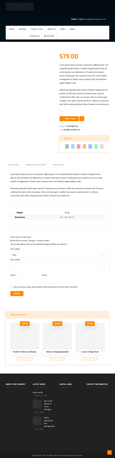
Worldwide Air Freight (70, 400)
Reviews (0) (58, 165)
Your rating (15, 249)
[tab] (14, 164)
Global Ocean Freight (70, 396)
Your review (15, 259)
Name (13, 275)
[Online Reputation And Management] (37, 420)
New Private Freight (69, 404)
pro (79, 130)
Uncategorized (72, 126)
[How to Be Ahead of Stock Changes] (37, 404)
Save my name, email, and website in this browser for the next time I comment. (45, 287)
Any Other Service (69, 411)
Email (45, 275)
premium (74, 130)
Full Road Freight (68, 393)
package (67, 130)
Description (14, 165)
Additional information (36, 165)
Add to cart (70, 118)
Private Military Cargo (70, 407)
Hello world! (38, 392)
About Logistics (68, 414)
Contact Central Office (70, 418)
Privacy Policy (67, 422)
